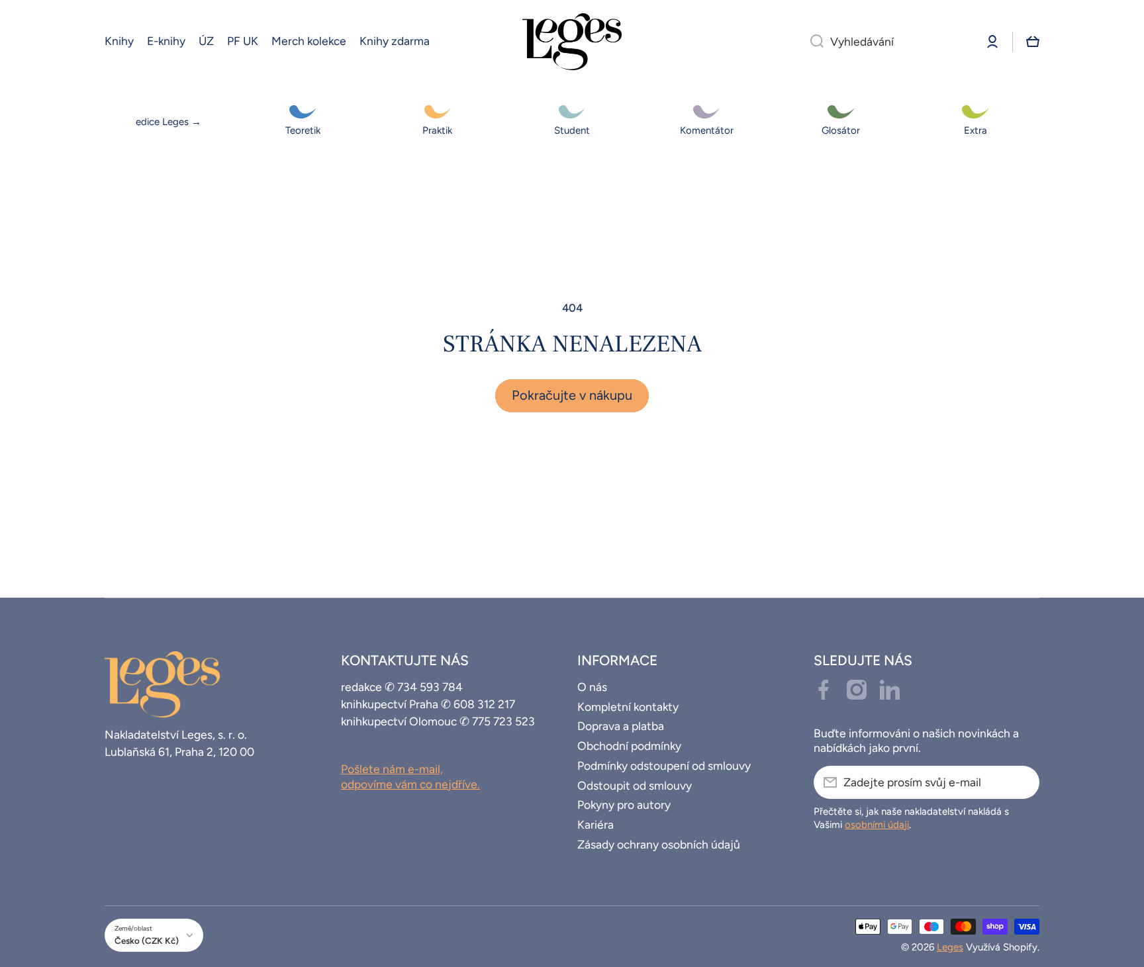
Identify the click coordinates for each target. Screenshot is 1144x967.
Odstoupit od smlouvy (634, 785)
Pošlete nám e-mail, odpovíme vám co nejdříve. (410, 776)
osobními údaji (877, 825)
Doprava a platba (620, 726)
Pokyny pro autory (624, 804)
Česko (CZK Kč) (147, 940)
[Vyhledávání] (812, 41)
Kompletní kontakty (628, 707)
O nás (592, 687)
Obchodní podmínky (629, 746)
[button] (1032, 41)
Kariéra (595, 824)
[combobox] (886, 41)
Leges (950, 947)
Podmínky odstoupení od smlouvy (664, 765)
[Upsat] (1022, 782)
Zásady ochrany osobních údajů (658, 844)
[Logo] (572, 41)
